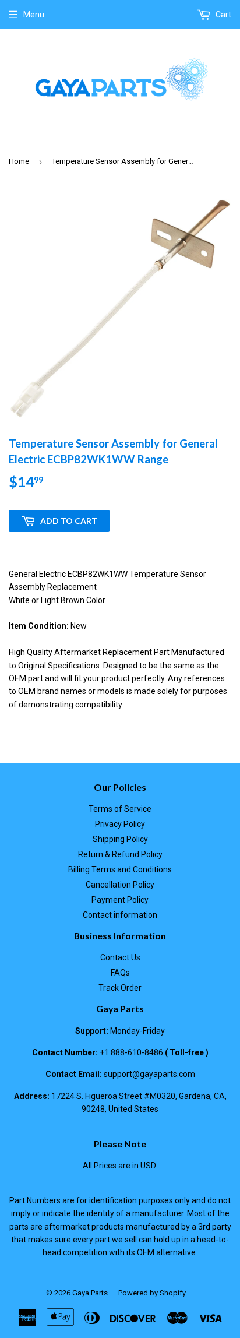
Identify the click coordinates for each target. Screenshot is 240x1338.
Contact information (120, 915)
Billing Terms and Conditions (120, 869)
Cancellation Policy (120, 884)
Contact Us (120, 957)
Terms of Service (120, 809)
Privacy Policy (120, 824)
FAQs (120, 972)
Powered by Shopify (152, 1292)
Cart (222, 14)
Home (19, 161)
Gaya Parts (90, 1292)
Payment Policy (120, 899)
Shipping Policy (120, 839)
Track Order (120, 987)
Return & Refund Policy (120, 854)
